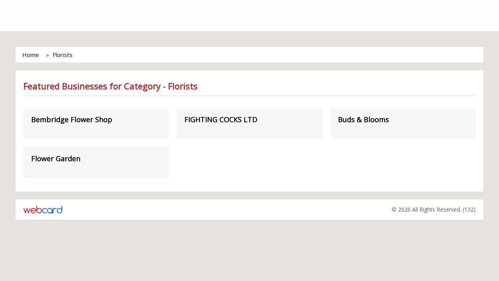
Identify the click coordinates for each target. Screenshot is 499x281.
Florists (63, 55)
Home (30, 55)
